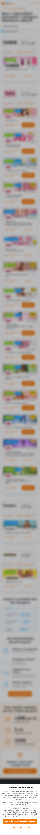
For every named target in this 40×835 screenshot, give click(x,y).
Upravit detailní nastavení (20, 832)
